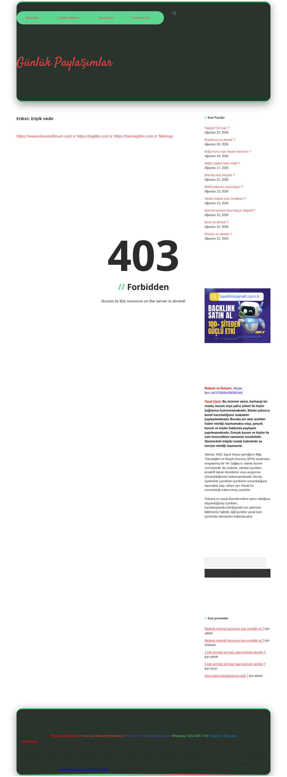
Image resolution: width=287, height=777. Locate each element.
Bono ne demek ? (216, 222)
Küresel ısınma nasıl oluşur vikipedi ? (230, 210)
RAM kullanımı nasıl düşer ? (224, 186)
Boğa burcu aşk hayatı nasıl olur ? (228, 151)
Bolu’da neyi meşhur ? (220, 175)
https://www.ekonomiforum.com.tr (46, 136)
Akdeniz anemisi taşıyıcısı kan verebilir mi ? (234, 628)
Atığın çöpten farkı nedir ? (222, 163)
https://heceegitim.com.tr (135, 136)
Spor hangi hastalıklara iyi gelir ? (226, 675)
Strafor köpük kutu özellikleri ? (225, 198)
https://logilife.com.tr (94, 136)
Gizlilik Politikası (68, 17)
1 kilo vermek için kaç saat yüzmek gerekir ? (235, 652)
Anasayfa (32, 17)
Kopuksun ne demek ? (220, 139)
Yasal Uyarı (106, 17)
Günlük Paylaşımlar (64, 63)
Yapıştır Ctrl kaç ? (217, 128)
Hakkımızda (141, 17)
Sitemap (165, 136)
